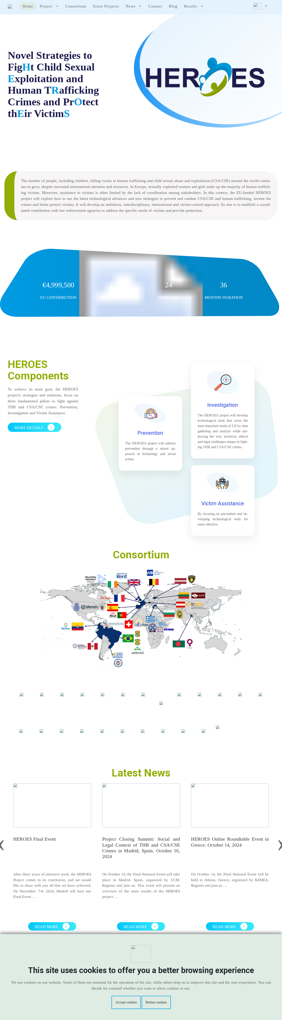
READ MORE (47, 927)
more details (29, 427)
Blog (173, 6)
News (130, 6)
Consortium (75, 6)
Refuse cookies (156, 1002)
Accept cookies (126, 1002)
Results (190, 6)
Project (46, 6)
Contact (155, 6)
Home (27, 6)
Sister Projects (106, 6)
